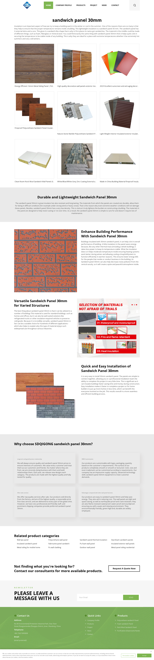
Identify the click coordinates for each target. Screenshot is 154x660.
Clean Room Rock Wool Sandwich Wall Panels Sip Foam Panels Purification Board (47, 181)
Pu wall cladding (54, 547)
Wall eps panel (22, 540)
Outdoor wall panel (87, 547)
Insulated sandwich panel (27, 543)
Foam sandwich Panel (125, 624)
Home (48, 5)
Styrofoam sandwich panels (122, 540)
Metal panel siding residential (122, 547)
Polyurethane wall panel (57, 540)
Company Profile (64, 5)
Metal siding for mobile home (28, 547)
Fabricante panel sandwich (58, 543)
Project (93, 5)
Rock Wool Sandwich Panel (127, 627)
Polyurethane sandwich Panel (127, 620)
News (104, 5)
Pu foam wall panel (87, 543)
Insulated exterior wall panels (122, 543)
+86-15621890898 (21, 633)
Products (80, 5)
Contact (115, 5)
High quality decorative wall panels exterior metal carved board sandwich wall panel (91, 86)
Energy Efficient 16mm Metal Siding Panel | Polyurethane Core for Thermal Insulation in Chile (52, 86)
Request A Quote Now (124, 568)
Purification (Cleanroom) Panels (128, 631)
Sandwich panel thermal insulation (93, 540)
